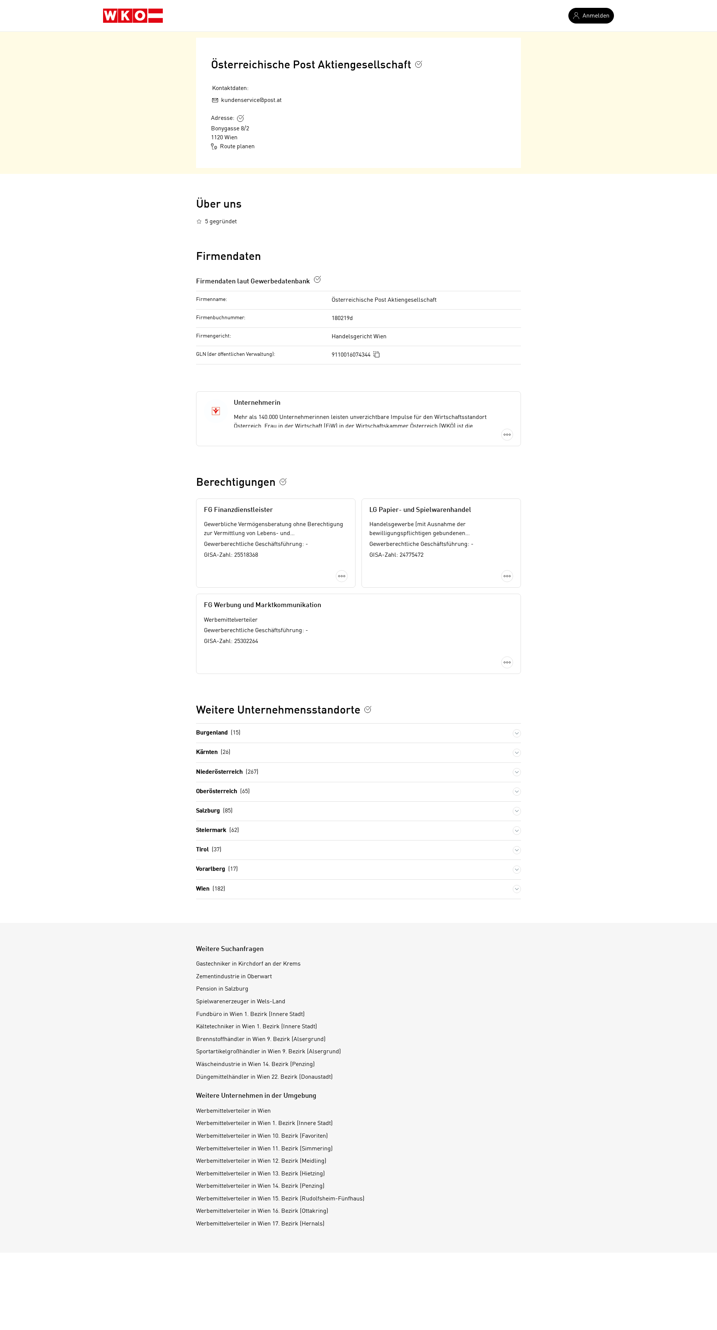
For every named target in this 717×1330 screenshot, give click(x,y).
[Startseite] (133, 16)
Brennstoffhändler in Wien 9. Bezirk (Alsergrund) (261, 1039)
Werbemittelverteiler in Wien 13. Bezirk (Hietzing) (260, 1174)
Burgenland (218, 733)
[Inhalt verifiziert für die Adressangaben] (240, 118)
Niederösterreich (227, 772)
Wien (210, 889)
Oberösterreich (223, 792)
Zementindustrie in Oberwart (234, 977)
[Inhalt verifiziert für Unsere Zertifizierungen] (368, 709)
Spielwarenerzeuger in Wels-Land (240, 1002)
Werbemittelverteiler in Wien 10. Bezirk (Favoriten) (262, 1136)
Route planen (237, 147)
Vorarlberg (217, 869)
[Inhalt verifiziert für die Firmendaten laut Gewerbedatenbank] (317, 279)
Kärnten (213, 752)
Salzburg (214, 811)
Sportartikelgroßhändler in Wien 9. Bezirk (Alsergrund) (268, 1052)
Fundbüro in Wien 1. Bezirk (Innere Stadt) (250, 1014)
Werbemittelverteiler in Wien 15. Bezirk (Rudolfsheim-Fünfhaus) (280, 1199)
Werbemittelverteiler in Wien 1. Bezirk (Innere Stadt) (264, 1124)
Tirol (208, 850)
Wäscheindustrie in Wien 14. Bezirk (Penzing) (255, 1065)
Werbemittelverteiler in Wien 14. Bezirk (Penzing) (260, 1186)
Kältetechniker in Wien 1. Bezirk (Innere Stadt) (256, 1027)
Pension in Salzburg (222, 989)
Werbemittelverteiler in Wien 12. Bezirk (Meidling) (261, 1161)
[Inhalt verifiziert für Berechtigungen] (283, 481)
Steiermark (217, 830)
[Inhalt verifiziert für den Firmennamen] (418, 64)
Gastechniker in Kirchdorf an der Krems (248, 964)
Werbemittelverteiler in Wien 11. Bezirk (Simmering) (264, 1149)
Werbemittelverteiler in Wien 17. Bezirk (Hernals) (260, 1224)
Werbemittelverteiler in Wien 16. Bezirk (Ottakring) (262, 1211)
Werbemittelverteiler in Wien (233, 1111)
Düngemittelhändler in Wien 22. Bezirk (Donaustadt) (264, 1077)
